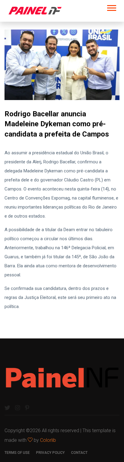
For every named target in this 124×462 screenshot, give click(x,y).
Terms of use (17, 453)
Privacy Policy (50, 453)
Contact (79, 453)
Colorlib (48, 440)
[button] (111, 7)
